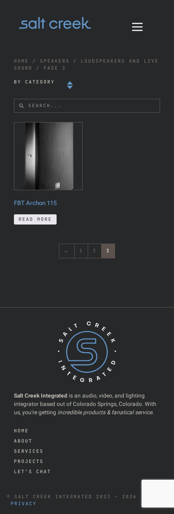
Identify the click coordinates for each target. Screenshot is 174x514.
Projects (29, 461)
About (23, 441)
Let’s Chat (32, 472)
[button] (70, 85)
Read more (35, 219)
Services (29, 451)
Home (21, 61)
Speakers (55, 61)
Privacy (24, 504)
